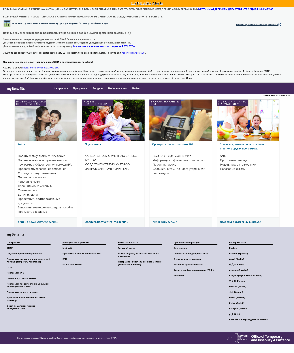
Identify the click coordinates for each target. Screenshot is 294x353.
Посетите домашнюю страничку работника (257, 25)
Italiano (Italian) (237, 287)
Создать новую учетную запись (106, 222)
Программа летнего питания (22, 292)
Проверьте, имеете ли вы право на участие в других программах (242, 146)
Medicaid (67, 248)
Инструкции (60, 88)
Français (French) (238, 309)
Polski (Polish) (236, 303)
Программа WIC (15, 273)
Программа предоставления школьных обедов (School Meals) (28, 285)
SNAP (10, 248)
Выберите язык (117, 88)
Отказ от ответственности (187, 259)
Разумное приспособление (188, 265)
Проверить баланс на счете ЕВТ (172, 144)
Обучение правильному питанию (24, 254)
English (233, 248)
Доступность (180, 248)
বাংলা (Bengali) (236, 292)
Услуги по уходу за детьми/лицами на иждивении (138, 255)
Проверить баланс (165, 222)
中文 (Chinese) (236, 265)
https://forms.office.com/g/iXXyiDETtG (41, 68)
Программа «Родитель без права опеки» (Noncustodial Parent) (140, 263)
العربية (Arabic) (236, 259)
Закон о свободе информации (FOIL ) (194, 270)
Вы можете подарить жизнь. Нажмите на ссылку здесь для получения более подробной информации (59, 23)
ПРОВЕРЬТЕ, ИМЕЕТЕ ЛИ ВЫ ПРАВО (240, 222)
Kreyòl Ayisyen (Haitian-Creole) (245, 276)
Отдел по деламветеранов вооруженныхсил (21, 307)
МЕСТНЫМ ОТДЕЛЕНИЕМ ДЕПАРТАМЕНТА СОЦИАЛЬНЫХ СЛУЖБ (235, 9)
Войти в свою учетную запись (38, 222)
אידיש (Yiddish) (237, 298)
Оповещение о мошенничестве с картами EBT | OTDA (104, 46)
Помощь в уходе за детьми (21, 278)
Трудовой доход (126, 248)
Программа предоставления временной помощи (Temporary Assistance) (28, 260)
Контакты (179, 276)
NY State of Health (72, 265)
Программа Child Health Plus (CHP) (81, 254)
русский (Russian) (238, 270)
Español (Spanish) (238, 254)
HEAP (10, 267)
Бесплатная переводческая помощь (248, 320)
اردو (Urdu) (234, 314)
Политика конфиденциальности (191, 254)
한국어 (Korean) (237, 281)
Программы (80, 88)
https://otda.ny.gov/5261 (133, 53)
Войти (135, 88)
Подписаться (93, 144)
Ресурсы (98, 88)
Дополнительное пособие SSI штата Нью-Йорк (26, 299)
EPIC (65, 259)
